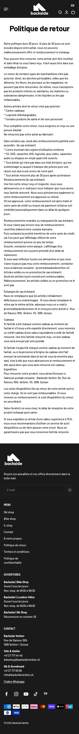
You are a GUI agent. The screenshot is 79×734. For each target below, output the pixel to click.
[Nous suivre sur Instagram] (16, 694)
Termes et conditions (16, 551)
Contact (8, 532)
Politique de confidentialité (12, 560)
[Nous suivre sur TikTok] (35, 694)
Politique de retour (15, 545)
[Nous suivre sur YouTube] (26, 694)
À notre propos (13, 538)
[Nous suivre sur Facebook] (6, 694)
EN (72, 5)
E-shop (8, 525)
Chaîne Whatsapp (14, 681)
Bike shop (10, 518)
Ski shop (9, 512)
